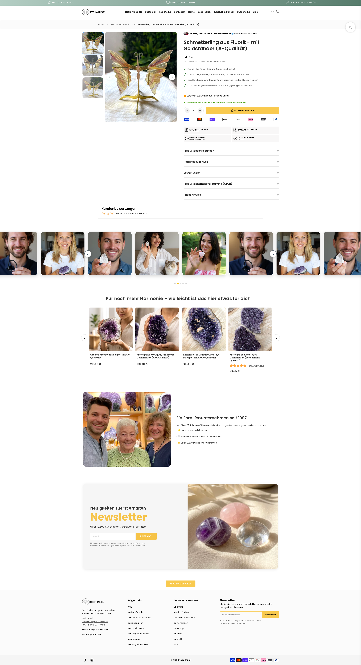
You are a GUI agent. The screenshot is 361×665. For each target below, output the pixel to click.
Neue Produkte (133, 12)
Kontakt (178, 638)
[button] (172, 77)
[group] (93, 43)
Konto (177, 644)
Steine (191, 12)
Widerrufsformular (180, 583)
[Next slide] (273, 253)
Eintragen (270, 614)
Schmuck (179, 12)
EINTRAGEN (146, 536)
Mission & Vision (182, 612)
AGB (130, 606)
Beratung (179, 628)
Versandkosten (136, 628)
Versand (213, 61)
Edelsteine (165, 12)
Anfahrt (178, 633)
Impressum (134, 638)
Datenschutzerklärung (139, 617)
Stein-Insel (87, 618)
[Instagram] (92, 660)
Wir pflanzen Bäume (184, 617)
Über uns (178, 606)
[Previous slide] (87, 253)
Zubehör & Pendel (223, 12)
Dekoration (204, 12)
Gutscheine (243, 12)
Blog (255, 12)
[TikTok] (85, 660)
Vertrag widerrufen (138, 644)
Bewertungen (181, 622)
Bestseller (150, 12)
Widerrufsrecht (136, 612)
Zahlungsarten (135, 622)
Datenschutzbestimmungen (232, 623)
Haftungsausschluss (138, 633)
